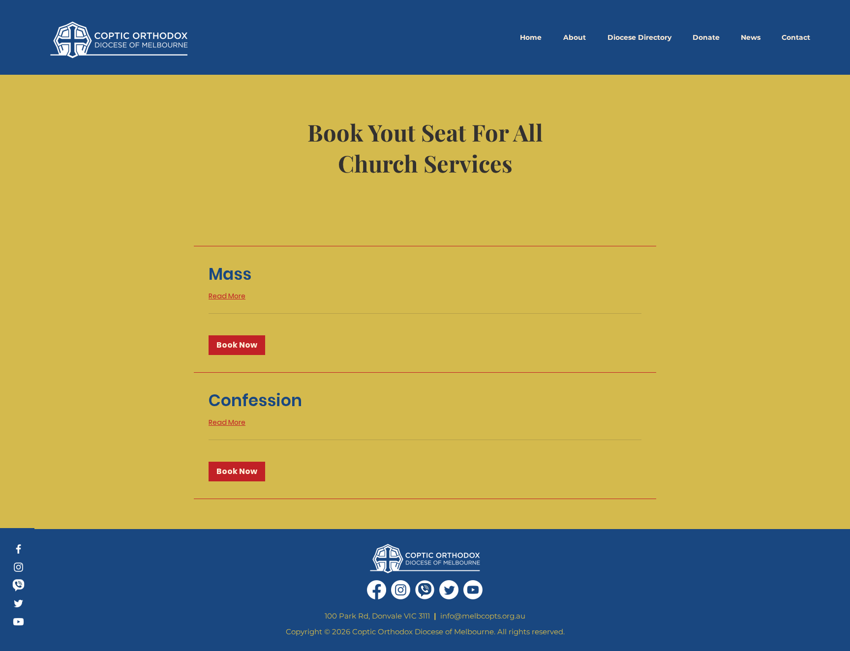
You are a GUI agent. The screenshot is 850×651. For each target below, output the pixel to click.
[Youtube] (18, 622)
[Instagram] (18, 567)
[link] (425, 274)
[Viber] (18, 585)
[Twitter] (18, 603)
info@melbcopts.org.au (482, 616)
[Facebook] (18, 549)
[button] (574, 37)
